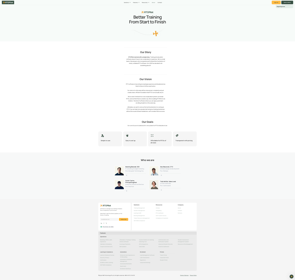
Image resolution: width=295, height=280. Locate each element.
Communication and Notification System (163, 240)
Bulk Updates (123, 246)
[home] (8, 2)
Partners (180, 213)
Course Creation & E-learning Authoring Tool (146, 240)
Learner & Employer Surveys (107, 255)
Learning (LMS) (137, 213)
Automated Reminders (126, 263)
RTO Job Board (159, 213)
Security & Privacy (104, 257)
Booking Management (139, 215)
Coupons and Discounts (106, 246)
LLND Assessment (144, 257)
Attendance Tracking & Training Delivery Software (127, 240)
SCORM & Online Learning (106, 262)
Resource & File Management (185, 244)
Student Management (139, 210)
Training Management (139, 208)
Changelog (158, 210)
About (153, 2)
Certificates (103, 260)
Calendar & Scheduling (106, 244)
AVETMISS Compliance (139, 220)
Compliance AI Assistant (162, 218)
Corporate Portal (164, 257)
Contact (160, 2)
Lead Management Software (147, 255)
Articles (158, 208)
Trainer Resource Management (142, 218)
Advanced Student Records (165, 244)
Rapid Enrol (143, 260)
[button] (127, 2)
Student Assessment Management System (183, 240)
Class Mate (142, 246)
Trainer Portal (163, 255)
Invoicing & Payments (125, 244)
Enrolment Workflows (125, 268)
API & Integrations (143, 244)
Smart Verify (123, 266)
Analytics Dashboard (163, 246)
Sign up (276, 2)
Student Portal (163, 260)
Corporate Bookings (145, 262)
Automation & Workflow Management (126, 260)
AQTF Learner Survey (161, 215)
